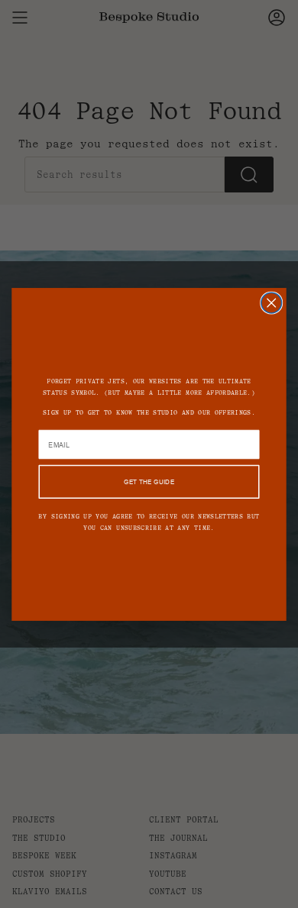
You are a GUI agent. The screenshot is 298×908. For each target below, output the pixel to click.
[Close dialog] (271, 302)
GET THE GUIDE (149, 481)
